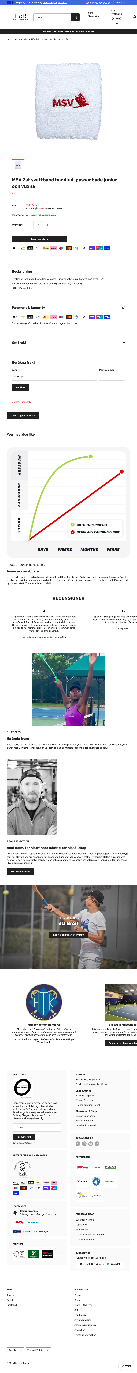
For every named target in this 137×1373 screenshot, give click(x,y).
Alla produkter (21, 39)
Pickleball (12, 1305)
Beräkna (20, 387)
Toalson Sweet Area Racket (90, 1234)
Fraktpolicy (80, 1315)
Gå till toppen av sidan (23, 415)
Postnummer (106, 370)
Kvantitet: (17, 224)
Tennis (10, 1295)
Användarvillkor (82, 1320)
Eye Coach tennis (85, 1219)
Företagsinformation (85, 1335)
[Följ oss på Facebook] (78, 1143)
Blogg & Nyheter (83, 1305)
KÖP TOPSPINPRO (20, 871)
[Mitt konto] (134, 17)
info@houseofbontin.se (94, 1084)
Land (15, 370)
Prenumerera (24, 1137)
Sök (76, 1310)
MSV (14, 193)
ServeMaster (82, 1229)
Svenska (12, 1350)
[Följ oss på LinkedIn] (97, 1143)
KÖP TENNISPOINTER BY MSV (68, 935)
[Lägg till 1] (47, 225)
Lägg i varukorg (39, 239)
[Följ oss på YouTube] (90, 1143)
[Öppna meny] (8, 17)
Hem (9, 39)
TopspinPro (81, 1224)
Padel (10, 1300)
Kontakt (78, 1300)
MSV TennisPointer (85, 1239)
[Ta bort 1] (29, 225)
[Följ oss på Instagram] (84, 1143)
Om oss (78, 1295)
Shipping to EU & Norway (41, 2)
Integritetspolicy (27, 1143)
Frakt (41, 208)
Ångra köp (79, 1330)
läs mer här (51, 1214)
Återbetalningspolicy (22, 402)
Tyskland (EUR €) (35, 1350)
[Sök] (75, 17)
